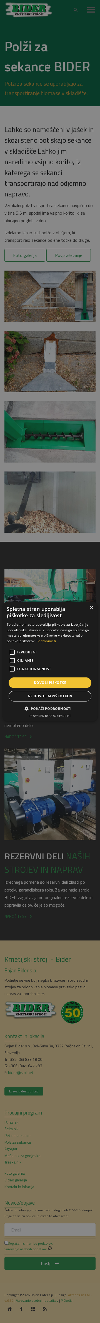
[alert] (50, 661)
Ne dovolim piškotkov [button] (50, 696)
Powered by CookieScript (50, 716)
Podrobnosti (46, 641)
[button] (50, 708)
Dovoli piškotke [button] (50, 682)
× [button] (91, 608)
